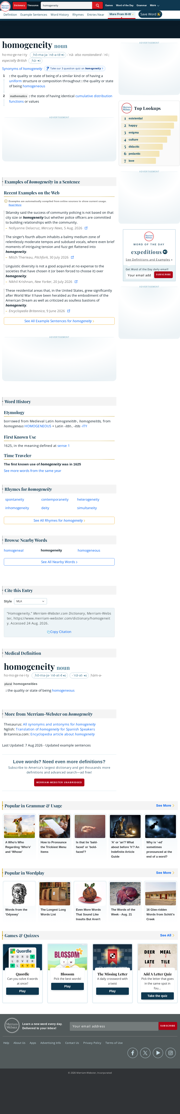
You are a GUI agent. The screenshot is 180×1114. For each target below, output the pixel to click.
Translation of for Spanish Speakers (55, 729)
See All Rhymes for (58, 520)
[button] (155, 5)
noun (60, 45)
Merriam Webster (12, 1025)
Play (22, 991)
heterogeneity (88, 499)
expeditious (146, 251)
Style (8, 601)
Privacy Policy (92, 1043)
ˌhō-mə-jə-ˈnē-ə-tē (47, 54)
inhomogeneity (17, 508)
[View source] (86, 228)
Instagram (170, 1053)
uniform (15, 81)
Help (6, 1043)
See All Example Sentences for (58, 321)
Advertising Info (51, 1043)
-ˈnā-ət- (78, 675)
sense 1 (63, 445)
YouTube (158, 1053)
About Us (20, 1043)
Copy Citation (60, 631)
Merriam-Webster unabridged (59, 782)
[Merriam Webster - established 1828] (5, 4)
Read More (15, 205)
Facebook (132, 1053)
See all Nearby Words (58, 562)
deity (45, 508)
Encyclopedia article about (62, 734)
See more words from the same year (32, 470)
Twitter (145, 1053)
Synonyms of (22, 68)
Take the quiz (157, 996)
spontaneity (14, 499)
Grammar (142, 5)
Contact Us (72, 1043)
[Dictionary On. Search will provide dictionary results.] (26, 6)
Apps (33, 1043)
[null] (165, 252)
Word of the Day (124, 5)
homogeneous (34, 86)
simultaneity (87, 508)
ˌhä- (34, 60)
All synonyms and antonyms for (59, 724)
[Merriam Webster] (149, 236)
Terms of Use (114, 1043)
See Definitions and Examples (148, 260)
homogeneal (14, 550)
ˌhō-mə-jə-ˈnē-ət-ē (48, 675)
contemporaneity (55, 499)
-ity (84, 426)
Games (109, 5)
